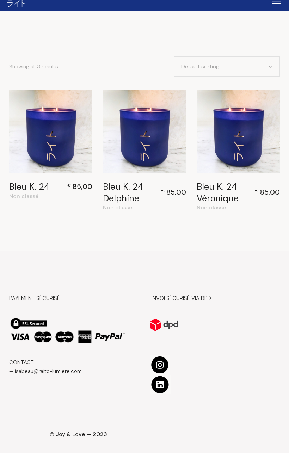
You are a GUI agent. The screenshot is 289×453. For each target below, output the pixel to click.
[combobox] (227, 66)
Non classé (23, 196)
